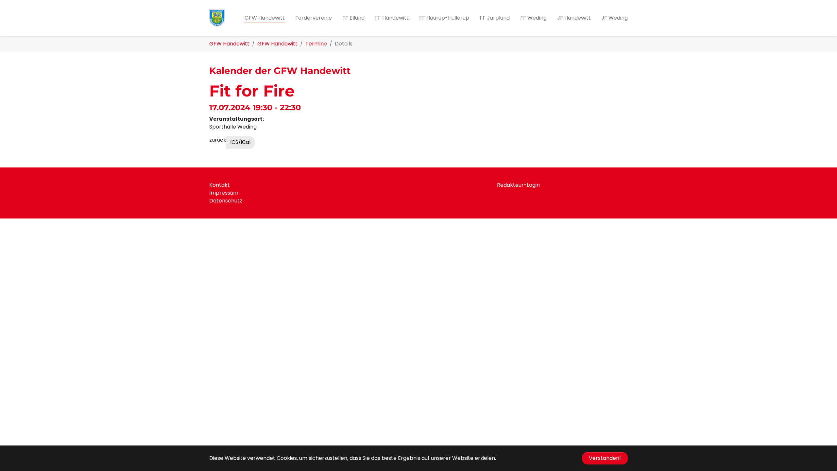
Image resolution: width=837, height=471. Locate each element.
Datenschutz (225, 200)
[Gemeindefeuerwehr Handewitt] (217, 18)
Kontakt (219, 185)
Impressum (223, 193)
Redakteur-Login (518, 185)
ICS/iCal (240, 142)
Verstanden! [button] (605, 458)
